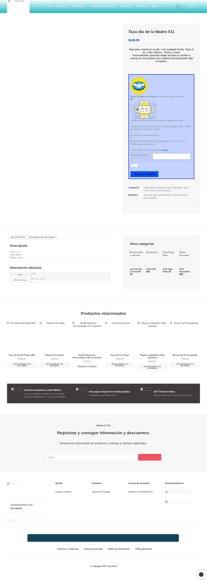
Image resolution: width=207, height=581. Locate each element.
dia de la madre (151, 195)
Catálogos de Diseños (103, 6)
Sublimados (177, 187)
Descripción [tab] (18, 237)
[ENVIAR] (149, 457)
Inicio (51, 6)
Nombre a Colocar (138, 155)
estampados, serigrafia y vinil (157, 187)
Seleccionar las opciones (22, 365)
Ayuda (155, 6)
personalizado (165, 195)
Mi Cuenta (142, 6)
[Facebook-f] (9, 520)
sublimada (177, 195)
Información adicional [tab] (42, 237)
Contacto (126, 6)
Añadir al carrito (144, 174)
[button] (178, 6)
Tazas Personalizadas (161, 190)
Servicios (62, 6)
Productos (79, 6)
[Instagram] (15, 520)
